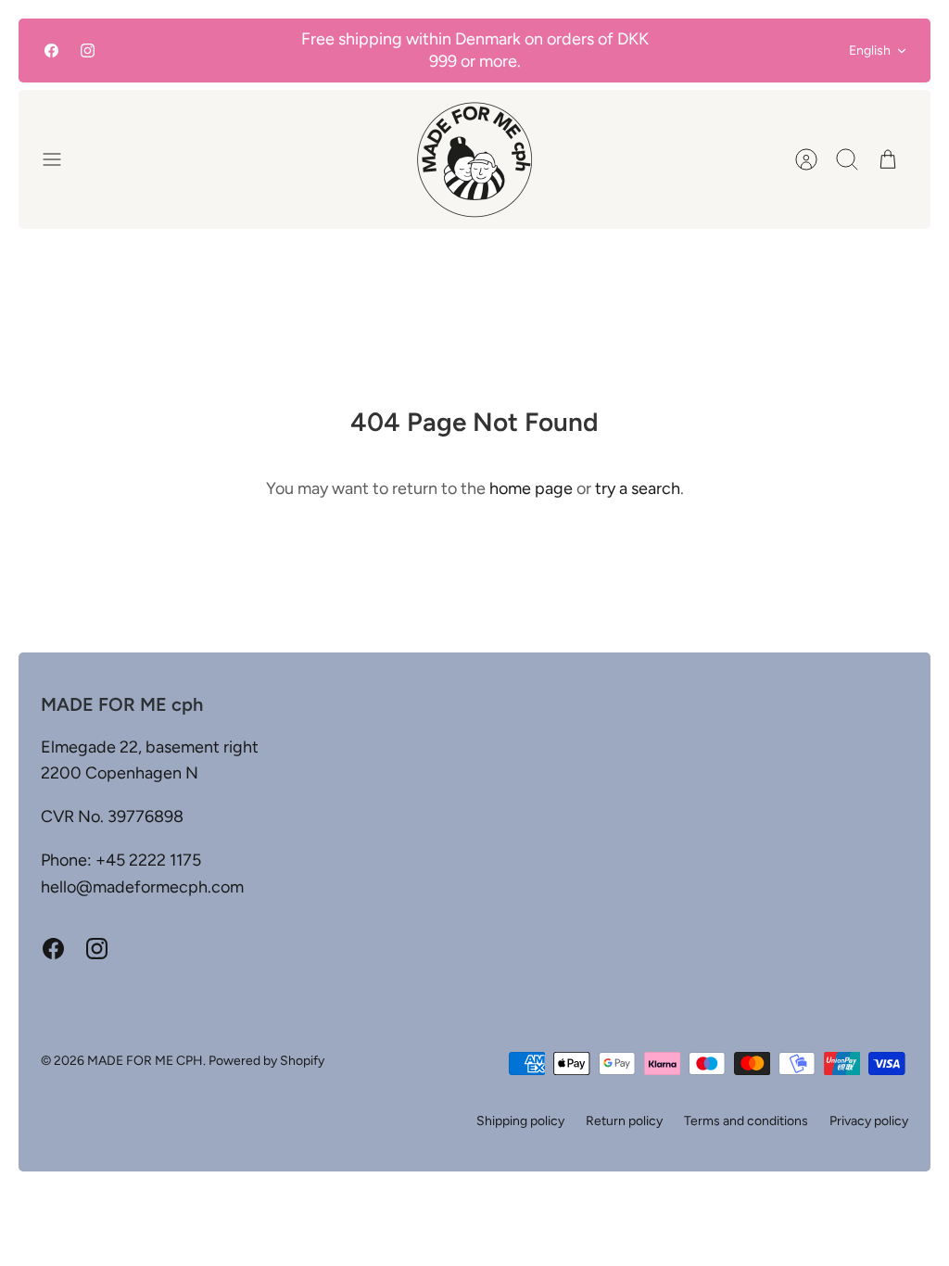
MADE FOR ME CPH (145, 1061)
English (870, 50)
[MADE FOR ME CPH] (474, 159)
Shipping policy (520, 1121)
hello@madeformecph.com (142, 887)
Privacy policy (868, 1121)
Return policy (624, 1121)
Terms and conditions (746, 1121)
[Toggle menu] (61, 159)
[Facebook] (51, 50)
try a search (637, 488)
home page (531, 488)
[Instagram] (88, 50)
